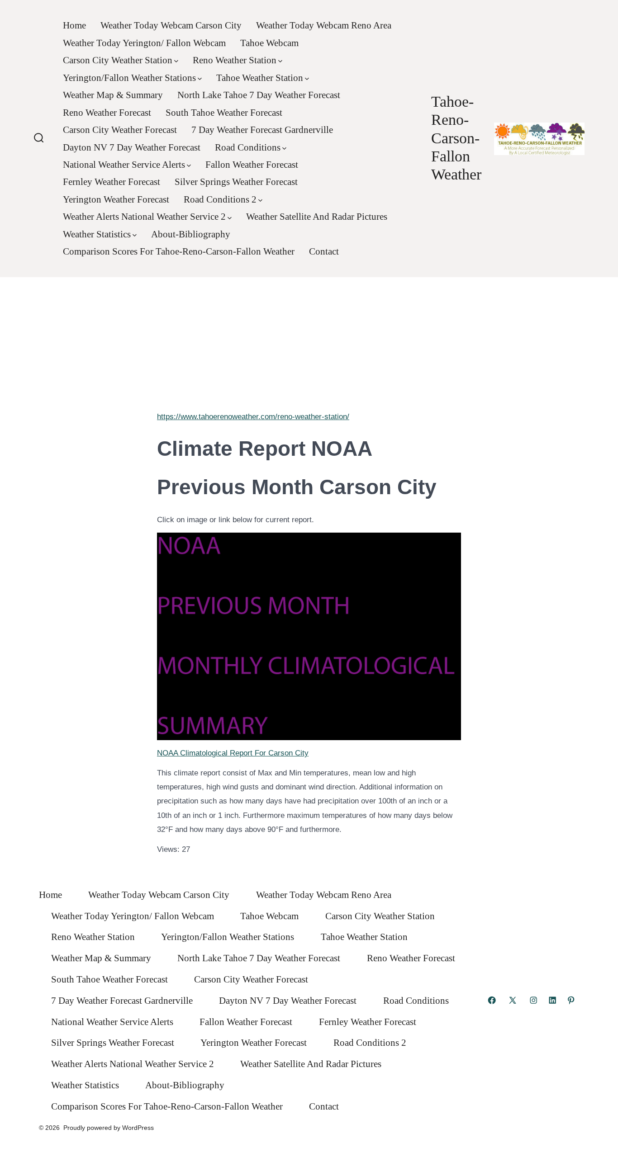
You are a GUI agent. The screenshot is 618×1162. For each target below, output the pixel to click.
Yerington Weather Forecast (116, 199)
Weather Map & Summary (113, 95)
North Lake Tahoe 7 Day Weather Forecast (258, 95)
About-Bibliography (190, 234)
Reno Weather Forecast (107, 112)
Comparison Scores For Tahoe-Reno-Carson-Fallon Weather (179, 251)
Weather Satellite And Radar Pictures (316, 216)
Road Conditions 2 (220, 199)
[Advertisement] (309, 340)
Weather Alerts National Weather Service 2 (144, 216)
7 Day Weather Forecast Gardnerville (262, 129)
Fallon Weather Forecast (251, 164)
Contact (324, 251)
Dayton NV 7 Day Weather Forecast (131, 147)
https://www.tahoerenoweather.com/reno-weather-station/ (253, 416)
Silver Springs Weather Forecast (236, 181)
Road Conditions (247, 147)
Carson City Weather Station (117, 60)
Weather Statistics (97, 234)
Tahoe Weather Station (259, 77)
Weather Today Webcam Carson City (171, 25)
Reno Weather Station (234, 60)
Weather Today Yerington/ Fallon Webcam (144, 43)
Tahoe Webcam (269, 43)
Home (74, 25)
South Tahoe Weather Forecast (224, 112)
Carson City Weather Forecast (120, 129)
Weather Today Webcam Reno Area (323, 25)
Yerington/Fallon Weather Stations (129, 77)
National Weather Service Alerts (124, 164)
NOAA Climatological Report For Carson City (233, 753)
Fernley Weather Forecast (111, 181)
